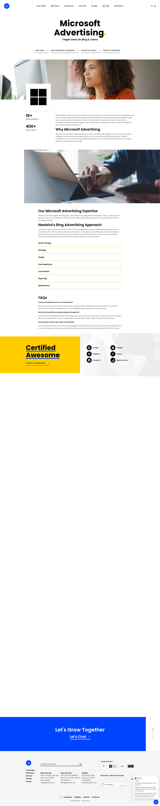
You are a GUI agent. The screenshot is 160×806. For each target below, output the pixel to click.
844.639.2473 (65, 780)
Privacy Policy (86, 801)
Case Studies (41, 6)
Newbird (77, 801)
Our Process (69, 6)
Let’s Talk (105, 6)
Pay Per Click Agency (89, 50)
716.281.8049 (86, 780)
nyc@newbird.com (47, 783)
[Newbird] (6, 6)
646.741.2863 (45, 780)
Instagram (68, 797)
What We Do (55, 6)
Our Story (82, 6)
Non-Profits (118, 6)
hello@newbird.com (68, 783)
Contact (29, 781)
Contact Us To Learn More (35, 363)
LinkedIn (86, 797)
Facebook (95, 797)
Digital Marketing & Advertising (62, 50)
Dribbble (77, 797)
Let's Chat (78, 737)
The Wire (94, 6)
